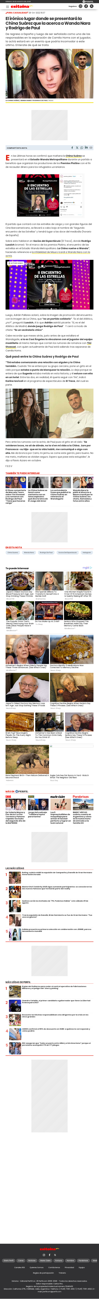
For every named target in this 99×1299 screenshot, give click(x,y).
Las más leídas (15, 868)
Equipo (82, 1267)
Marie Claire (45, 1260)
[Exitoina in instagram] (80, 6)
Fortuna (58, 1260)
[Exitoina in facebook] (86, 6)
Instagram (87, 552)
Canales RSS (19, 1267)
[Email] (91, 148)
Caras (21, 1260)
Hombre (70, 1260)
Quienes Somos (36, 1267)
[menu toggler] (7, 6)
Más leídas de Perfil (18, 982)
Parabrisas (83, 1260)
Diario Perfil (8, 1260)
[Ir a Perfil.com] (88, 2)
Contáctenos (54, 1267)
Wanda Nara (29, 552)
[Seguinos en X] (91, 6)
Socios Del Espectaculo (68, 552)
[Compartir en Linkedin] (86, 147)
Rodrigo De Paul (46, 552)
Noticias (31, 1260)
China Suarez (13, 552)
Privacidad (69, 1267)
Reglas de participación (43, 1273)
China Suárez (74, 156)
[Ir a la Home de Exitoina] (22, 7)
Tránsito (62, 1273)
